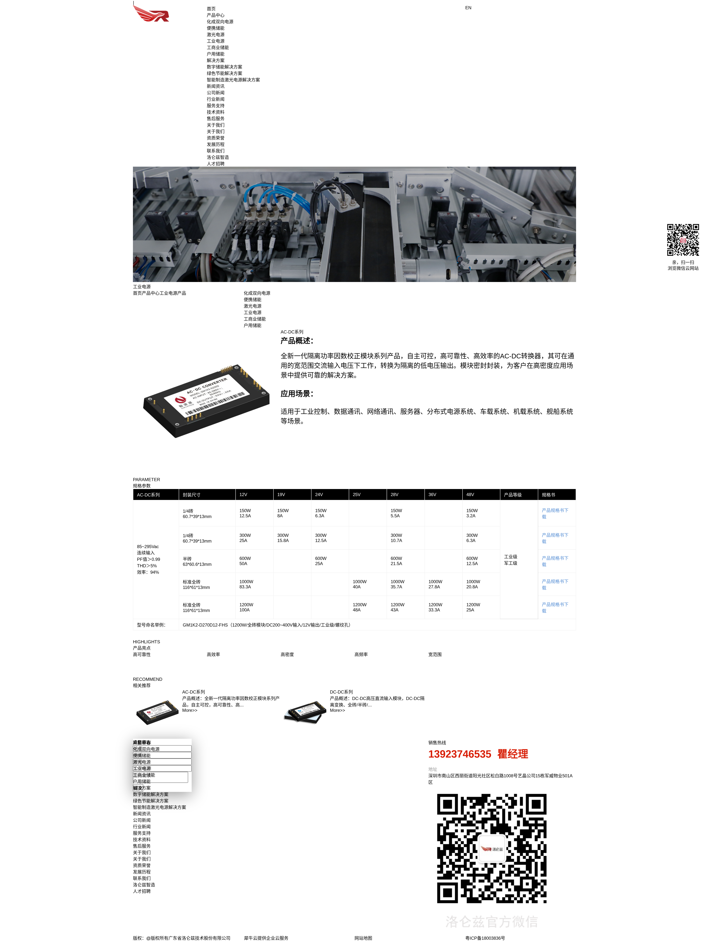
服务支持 (216, 105)
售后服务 (216, 118)
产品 (181, 293)
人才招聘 (216, 163)
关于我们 (216, 125)
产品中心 (216, 15)
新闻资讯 (216, 86)
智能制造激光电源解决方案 (233, 79)
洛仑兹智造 (218, 157)
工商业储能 (218, 47)
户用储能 (216, 53)
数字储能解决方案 (224, 66)
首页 (211, 8)
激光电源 (216, 34)
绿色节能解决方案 (224, 73)
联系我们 (216, 150)
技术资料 (216, 112)
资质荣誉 (216, 137)
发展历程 (216, 144)
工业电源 (216, 41)
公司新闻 (216, 92)
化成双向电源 (220, 21)
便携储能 (216, 28)
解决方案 (216, 60)
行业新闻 (216, 99)
